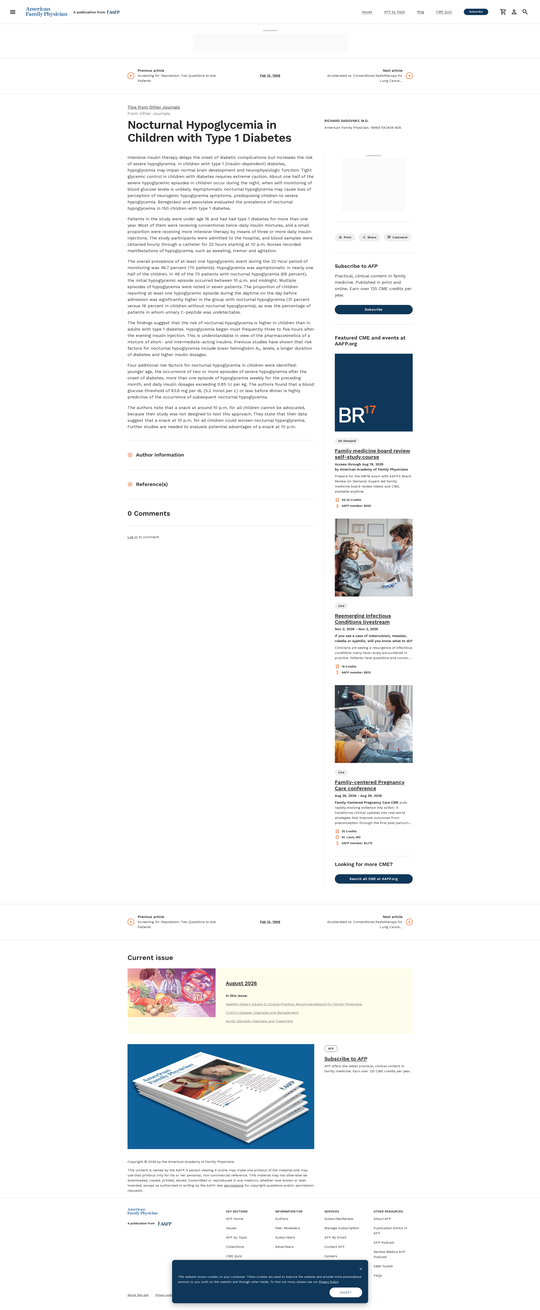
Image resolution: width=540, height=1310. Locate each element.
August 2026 (241, 983)
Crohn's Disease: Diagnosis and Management (262, 1013)
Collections (235, 1247)
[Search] (525, 12)
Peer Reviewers (287, 1228)
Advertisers (284, 1247)
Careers (330, 1256)
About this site (138, 1295)
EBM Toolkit (383, 1266)
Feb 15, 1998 (270, 76)
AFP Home (234, 1219)
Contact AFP (334, 1247)
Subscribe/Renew (338, 1219)
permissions (234, 1185)
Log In (133, 537)
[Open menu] (12, 12)
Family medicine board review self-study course (372, 454)
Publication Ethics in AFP (390, 1230)
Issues (367, 12)
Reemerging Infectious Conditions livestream (363, 619)
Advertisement (270, 30)
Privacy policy (165, 1295)
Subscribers (285, 1237)
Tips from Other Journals (154, 107)
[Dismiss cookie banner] (360, 1268)
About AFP (382, 1219)
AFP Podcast (384, 1242)
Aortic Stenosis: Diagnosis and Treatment (259, 1021)
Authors (281, 1219)
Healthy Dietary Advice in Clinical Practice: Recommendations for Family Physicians (294, 1004)
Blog (420, 12)
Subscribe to (345, 1059)
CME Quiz (444, 12)
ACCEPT (346, 1292)
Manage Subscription (341, 1228)
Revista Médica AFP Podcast (389, 1254)
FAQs (378, 1276)
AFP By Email (335, 1237)
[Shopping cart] (503, 12)
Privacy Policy (328, 1281)
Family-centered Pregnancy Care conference (369, 785)
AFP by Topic (394, 12)
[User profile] (514, 12)
